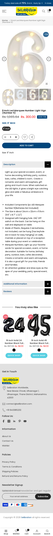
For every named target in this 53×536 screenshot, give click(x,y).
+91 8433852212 (13, 410)
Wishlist (5, 445)
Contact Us (7, 441)
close (48, 3)
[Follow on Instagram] (8, 421)
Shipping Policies (10, 471)
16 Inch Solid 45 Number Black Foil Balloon (39, 341)
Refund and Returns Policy (15, 476)
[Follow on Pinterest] (19, 421)
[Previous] (4, 59)
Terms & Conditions (12, 466)
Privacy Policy (8, 462)
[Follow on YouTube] (25, 421)
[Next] (49, 59)
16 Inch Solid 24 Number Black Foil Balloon (14, 341)
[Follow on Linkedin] (14, 421)
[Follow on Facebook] (3, 421)
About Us (6, 436)
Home (5, 20)
